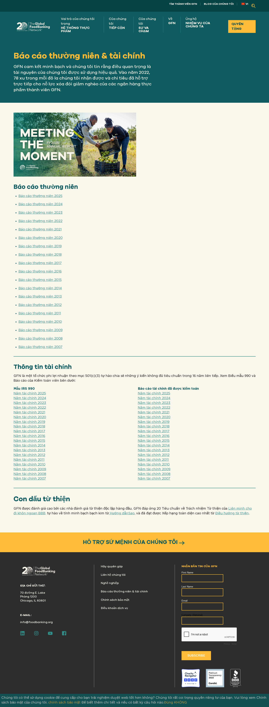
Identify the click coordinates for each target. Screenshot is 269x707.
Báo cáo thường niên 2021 (40, 229)
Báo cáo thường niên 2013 (40, 296)
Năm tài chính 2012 (29, 455)
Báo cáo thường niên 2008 (40, 338)
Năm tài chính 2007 (30, 478)
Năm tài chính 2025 (30, 393)
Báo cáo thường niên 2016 (40, 271)
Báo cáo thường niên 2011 (39, 313)
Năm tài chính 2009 (30, 469)
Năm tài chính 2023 (30, 403)
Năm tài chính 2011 (29, 460)
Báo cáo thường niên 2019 (40, 246)
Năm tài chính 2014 (29, 445)
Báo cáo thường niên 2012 (40, 305)
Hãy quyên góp (112, 566)
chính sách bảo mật (64, 702)
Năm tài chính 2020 (30, 417)
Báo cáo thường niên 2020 (40, 238)
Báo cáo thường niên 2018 (40, 254)
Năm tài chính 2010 (29, 464)
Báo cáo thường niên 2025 (40, 196)
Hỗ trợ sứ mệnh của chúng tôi (130, 542)
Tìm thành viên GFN (183, 4)
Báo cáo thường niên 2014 (40, 288)
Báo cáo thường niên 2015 (40, 280)
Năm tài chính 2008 (30, 474)
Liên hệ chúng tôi (113, 575)
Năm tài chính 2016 (29, 436)
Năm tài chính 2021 (29, 412)
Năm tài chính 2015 (29, 441)
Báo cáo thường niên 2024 (40, 204)
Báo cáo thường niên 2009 (40, 330)
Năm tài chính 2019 (29, 422)
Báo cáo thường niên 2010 (40, 322)
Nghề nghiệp (110, 583)
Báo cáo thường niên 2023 (40, 212)
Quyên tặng (237, 26)
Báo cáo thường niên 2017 (40, 263)
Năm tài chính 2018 (29, 426)
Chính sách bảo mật (115, 600)
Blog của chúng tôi (219, 4)
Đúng (168, 702)
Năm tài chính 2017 (29, 431)
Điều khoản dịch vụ (114, 608)
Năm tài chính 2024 (30, 398)
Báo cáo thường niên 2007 (40, 347)
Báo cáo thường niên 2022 (40, 221)
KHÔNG (180, 702)
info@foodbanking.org (36, 622)
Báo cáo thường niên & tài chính (124, 591)
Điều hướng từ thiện (232, 513)
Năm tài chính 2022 (30, 407)
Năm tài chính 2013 (29, 450)
